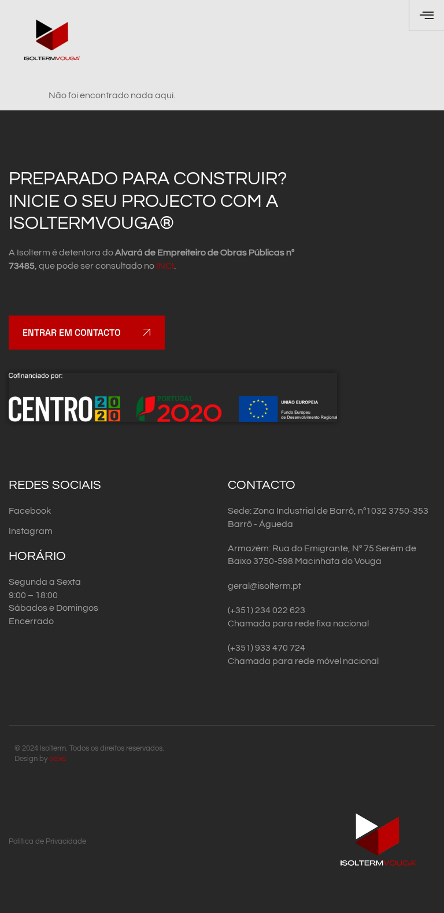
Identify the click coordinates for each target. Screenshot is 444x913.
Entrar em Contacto (72, 332)
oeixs (57, 759)
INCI (165, 265)
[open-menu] (426, 15)
